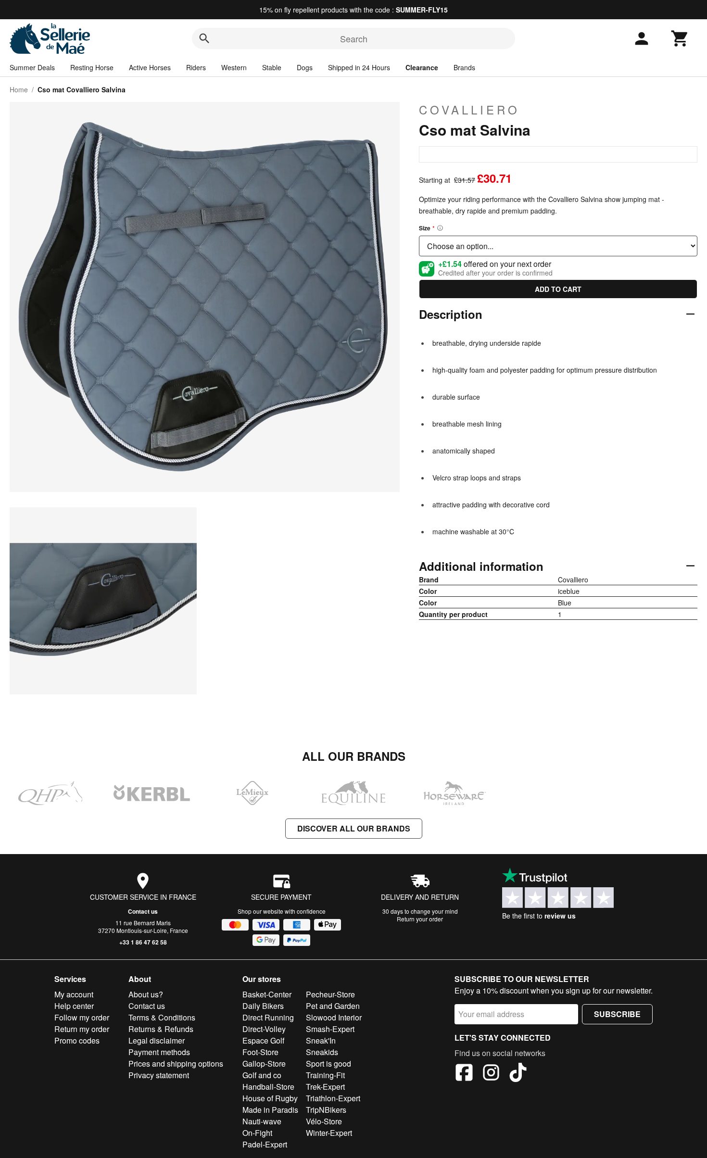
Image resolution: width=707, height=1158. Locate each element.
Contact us (143, 911)
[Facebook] (464, 1074)
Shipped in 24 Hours (359, 67)
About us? (145, 994)
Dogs (305, 67)
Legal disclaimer (156, 1040)
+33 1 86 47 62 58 (143, 942)
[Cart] (680, 38)
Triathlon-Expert (333, 1098)
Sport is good (328, 1063)
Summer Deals (32, 67)
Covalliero (469, 109)
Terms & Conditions (161, 1017)
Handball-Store (268, 1086)
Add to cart (558, 289)
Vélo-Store (324, 1121)
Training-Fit (325, 1075)
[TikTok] (518, 1074)
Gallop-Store (264, 1063)
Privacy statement (158, 1075)
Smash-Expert (330, 1028)
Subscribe (617, 1014)
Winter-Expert (329, 1132)
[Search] (204, 38)
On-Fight (257, 1132)
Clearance (421, 67)
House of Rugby (270, 1098)
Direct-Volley (264, 1028)
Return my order (81, 1028)
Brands (464, 67)
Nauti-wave (261, 1121)
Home (19, 89)
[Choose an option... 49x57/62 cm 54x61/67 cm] (558, 246)
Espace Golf (263, 1040)
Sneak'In (321, 1040)
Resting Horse (92, 67)
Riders (196, 67)
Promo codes (77, 1040)
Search (353, 38)
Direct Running (268, 1017)
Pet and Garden (333, 1005)
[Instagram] (491, 1074)
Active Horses (150, 67)
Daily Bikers (263, 1005)
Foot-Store (260, 1051)
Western (234, 67)
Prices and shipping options (175, 1063)
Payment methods (159, 1051)
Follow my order (81, 1017)
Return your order (420, 919)
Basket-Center (266, 994)
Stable (271, 67)
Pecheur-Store (330, 994)
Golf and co (261, 1075)
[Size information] (440, 228)
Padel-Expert (264, 1144)
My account (73, 994)
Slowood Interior (334, 1017)
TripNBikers (326, 1109)
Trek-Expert (325, 1086)
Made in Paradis (270, 1109)
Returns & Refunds (160, 1028)
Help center (74, 1005)
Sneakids (322, 1051)
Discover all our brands (353, 828)
